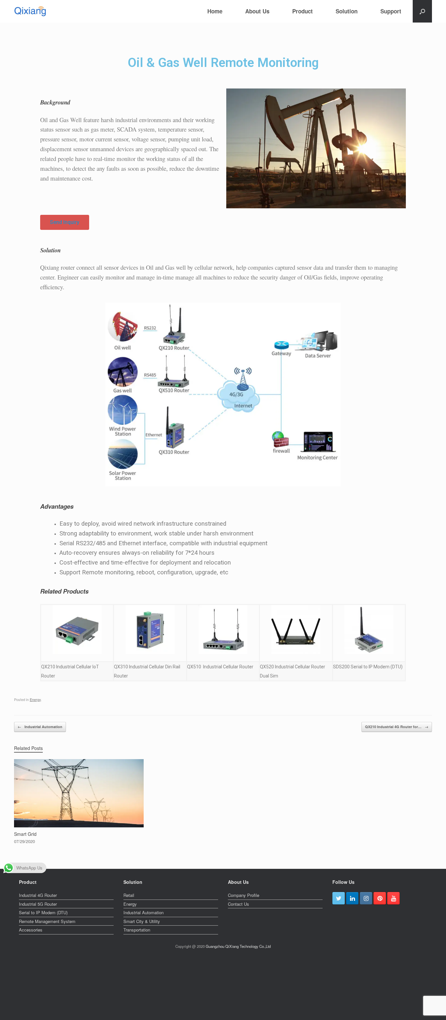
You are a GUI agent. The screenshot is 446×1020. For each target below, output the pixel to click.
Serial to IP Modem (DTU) (43, 912)
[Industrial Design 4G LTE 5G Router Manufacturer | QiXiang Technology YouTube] (393, 898)
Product (302, 11)
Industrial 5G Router (38, 904)
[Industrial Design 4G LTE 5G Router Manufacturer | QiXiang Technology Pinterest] (380, 898)
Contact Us (238, 904)
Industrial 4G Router (38, 895)
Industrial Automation (40, 726)
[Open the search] (422, 11)
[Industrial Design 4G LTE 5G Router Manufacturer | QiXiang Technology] (30, 11)
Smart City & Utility (141, 921)
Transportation (136, 930)
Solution (347, 11)
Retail (128, 895)
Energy (35, 699)
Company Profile (243, 895)
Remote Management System (47, 921)
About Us (257, 11)
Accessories (30, 930)
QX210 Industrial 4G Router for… (396, 726)
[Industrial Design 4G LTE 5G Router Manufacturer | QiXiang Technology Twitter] (338, 898)
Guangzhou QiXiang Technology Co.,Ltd (238, 946)
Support (390, 11)
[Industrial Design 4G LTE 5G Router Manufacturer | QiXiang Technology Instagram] (366, 898)
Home (214, 11)
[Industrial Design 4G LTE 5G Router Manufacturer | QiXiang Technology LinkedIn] (352, 898)
